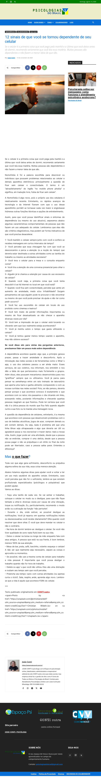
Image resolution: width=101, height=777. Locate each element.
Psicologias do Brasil (74, 100)
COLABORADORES (61, 22)
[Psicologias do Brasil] (50, 12)
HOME (30, 22)
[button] (93, 22)
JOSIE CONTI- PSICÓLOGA (15, 732)
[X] (15, 1)
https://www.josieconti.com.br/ (32, 665)
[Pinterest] (38, 67)
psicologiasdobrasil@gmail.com (49, 764)
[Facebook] (7, 1)
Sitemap (61, 774)
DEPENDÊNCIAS (10, 32)
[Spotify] (33, 688)
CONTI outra (43, 592)
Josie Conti (33, 32)
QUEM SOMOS (38, 22)
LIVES (71, 22)
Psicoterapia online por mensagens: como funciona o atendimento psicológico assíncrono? (82, 93)
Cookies (33, 774)
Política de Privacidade (47, 774)
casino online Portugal (50, 727)
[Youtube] (42, 688)
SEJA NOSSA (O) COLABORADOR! (78, 774)
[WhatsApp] (44, 67)
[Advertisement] (35, 135)
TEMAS (49, 22)
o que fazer (20, 457)
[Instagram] (11, 1)
